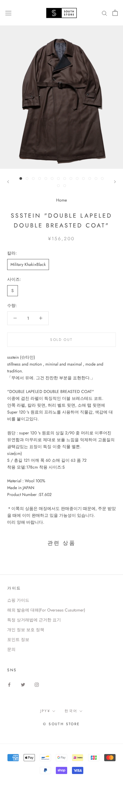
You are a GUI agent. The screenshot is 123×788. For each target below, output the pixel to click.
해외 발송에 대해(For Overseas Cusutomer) (46, 610)
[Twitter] (23, 684)
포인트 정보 (18, 639)
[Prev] (8, 181)
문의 (11, 649)
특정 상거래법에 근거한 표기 (34, 620)
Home (61, 200)
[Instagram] (37, 684)
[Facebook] (9, 684)
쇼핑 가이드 (18, 600)
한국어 (70, 711)
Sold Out (61, 339)
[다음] (115, 181)
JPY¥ (45, 711)
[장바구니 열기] (115, 13)
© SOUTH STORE (61, 724)
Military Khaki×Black (28, 264)
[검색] (104, 12)
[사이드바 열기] (8, 12)
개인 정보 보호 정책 (25, 630)
